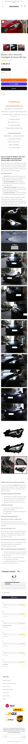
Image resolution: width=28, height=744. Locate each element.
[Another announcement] (25, 1)
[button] (2, 6)
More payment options (14, 88)
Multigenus (12, 741)
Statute (4, 698)
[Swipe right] (26, 47)
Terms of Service (6, 686)
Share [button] (4, 94)
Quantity (2, 72)
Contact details (6, 695)
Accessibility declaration (8, 689)
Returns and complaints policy (9, 683)
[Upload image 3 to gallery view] (21, 47)
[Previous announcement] (2, 1)
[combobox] (25, 592)
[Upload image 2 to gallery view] (14, 47)
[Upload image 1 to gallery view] (6, 47)
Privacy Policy (6, 692)
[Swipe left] (1, 47)
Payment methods (7, 680)
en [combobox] (19, 571)
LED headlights (5, 69)
